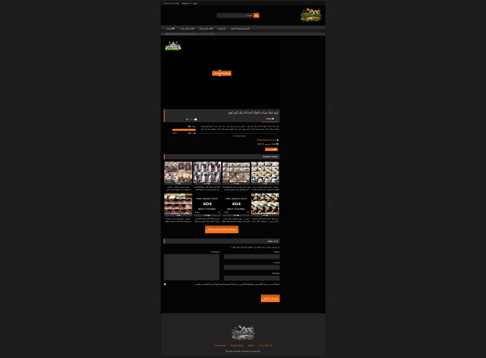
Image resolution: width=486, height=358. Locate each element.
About (269, 119)
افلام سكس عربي (187, 29)
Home (212, 34)
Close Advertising (222, 73)
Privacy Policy (237, 345)
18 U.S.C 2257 (265, 345)
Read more (240, 136)
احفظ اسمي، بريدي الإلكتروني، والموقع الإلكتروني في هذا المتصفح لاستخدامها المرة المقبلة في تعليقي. (237, 284)
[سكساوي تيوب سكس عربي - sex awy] (310, 15)
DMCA (251, 345)
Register (185, 3)
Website (276, 273)
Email (276, 263)
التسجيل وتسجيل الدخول (240, 29)
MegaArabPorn (269, 140)
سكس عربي (202, 34)
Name (276, 252)
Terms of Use (220, 345)
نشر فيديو (222, 29)
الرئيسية (170, 29)
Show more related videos (222, 229)
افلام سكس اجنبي (206, 29)
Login (195, 3)
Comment (215, 252)
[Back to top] (478, 350)
